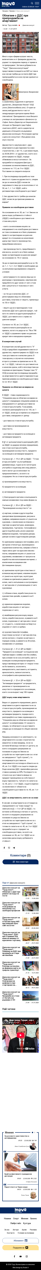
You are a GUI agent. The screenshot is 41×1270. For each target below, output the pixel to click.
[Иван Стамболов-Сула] (33, 1146)
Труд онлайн (12, 25)
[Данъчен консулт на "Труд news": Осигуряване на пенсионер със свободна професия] (30, 906)
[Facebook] (14, 1256)
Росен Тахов (25, 1195)
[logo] (8, 4)
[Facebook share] (4, 848)
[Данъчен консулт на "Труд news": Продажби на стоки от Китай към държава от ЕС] (30, 995)
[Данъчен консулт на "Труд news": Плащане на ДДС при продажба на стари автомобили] (30, 951)
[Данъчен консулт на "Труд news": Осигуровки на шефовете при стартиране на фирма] (30, 981)
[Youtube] (20, 1256)
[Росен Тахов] (33, 1195)
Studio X (26, 1267)
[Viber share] (9, 848)
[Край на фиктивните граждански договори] (20, 1162)
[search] (32, 3)
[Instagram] (26, 1256)
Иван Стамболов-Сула (22, 1146)
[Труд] (20, 1210)
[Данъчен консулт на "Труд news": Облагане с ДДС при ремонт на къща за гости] (30, 891)
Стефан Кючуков (31, 1182)
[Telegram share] (14, 848)
